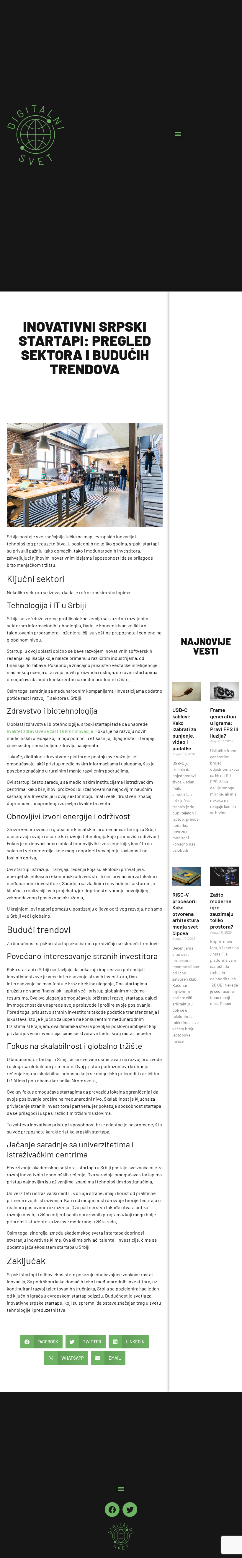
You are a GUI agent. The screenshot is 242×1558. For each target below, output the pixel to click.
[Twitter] (129, 1509)
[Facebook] (112, 1509)
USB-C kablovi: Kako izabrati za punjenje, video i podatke (184, 729)
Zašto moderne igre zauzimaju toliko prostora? (221, 910)
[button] (178, 134)
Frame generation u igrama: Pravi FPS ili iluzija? (224, 722)
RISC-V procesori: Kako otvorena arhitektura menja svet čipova (185, 913)
